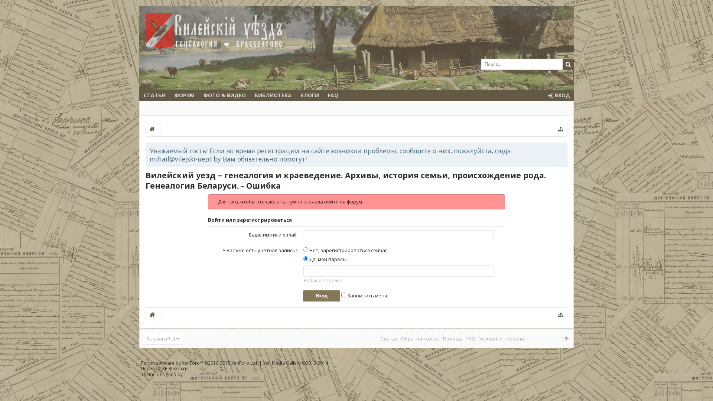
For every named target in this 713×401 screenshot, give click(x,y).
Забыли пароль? (322, 280)
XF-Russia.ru (175, 368)
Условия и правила (501, 338)
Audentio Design (201, 374)
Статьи (155, 95)
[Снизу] (700, 387)
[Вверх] (700, 371)
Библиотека (273, 95)
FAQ (333, 95)
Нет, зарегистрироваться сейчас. (348, 250)
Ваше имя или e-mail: (273, 234)
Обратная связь (420, 338)
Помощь (453, 338)
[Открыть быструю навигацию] (560, 129)
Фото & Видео (225, 95)
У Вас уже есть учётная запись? (259, 250)
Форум (185, 95)
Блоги (309, 95)
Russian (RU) (161, 338)
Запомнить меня (366, 295)
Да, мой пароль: (327, 259)
